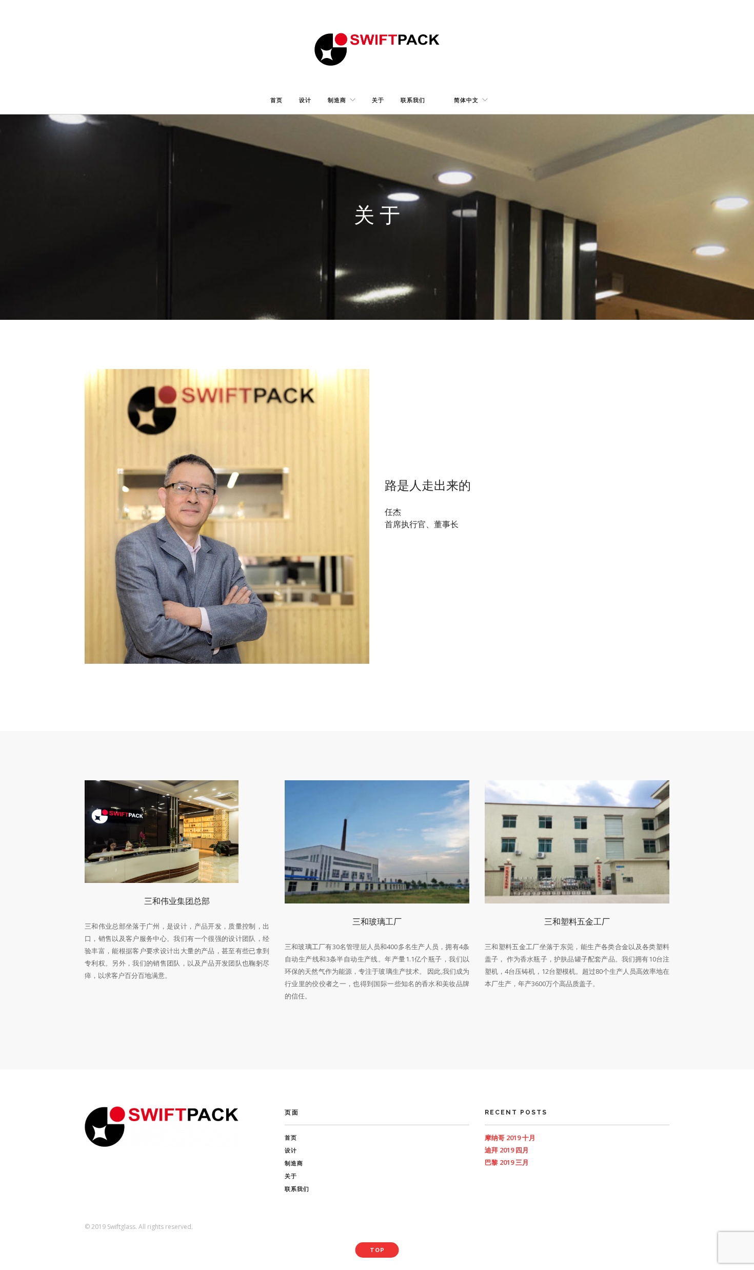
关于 (378, 100)
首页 (276, 100)
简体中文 (466, 100)
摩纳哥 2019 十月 (510, 1137)
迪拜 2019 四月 (507, 1149)
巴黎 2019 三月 (507, 1162)
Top (377, 1250)
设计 (305, 100)
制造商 (337, 100)
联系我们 (413, 100)
